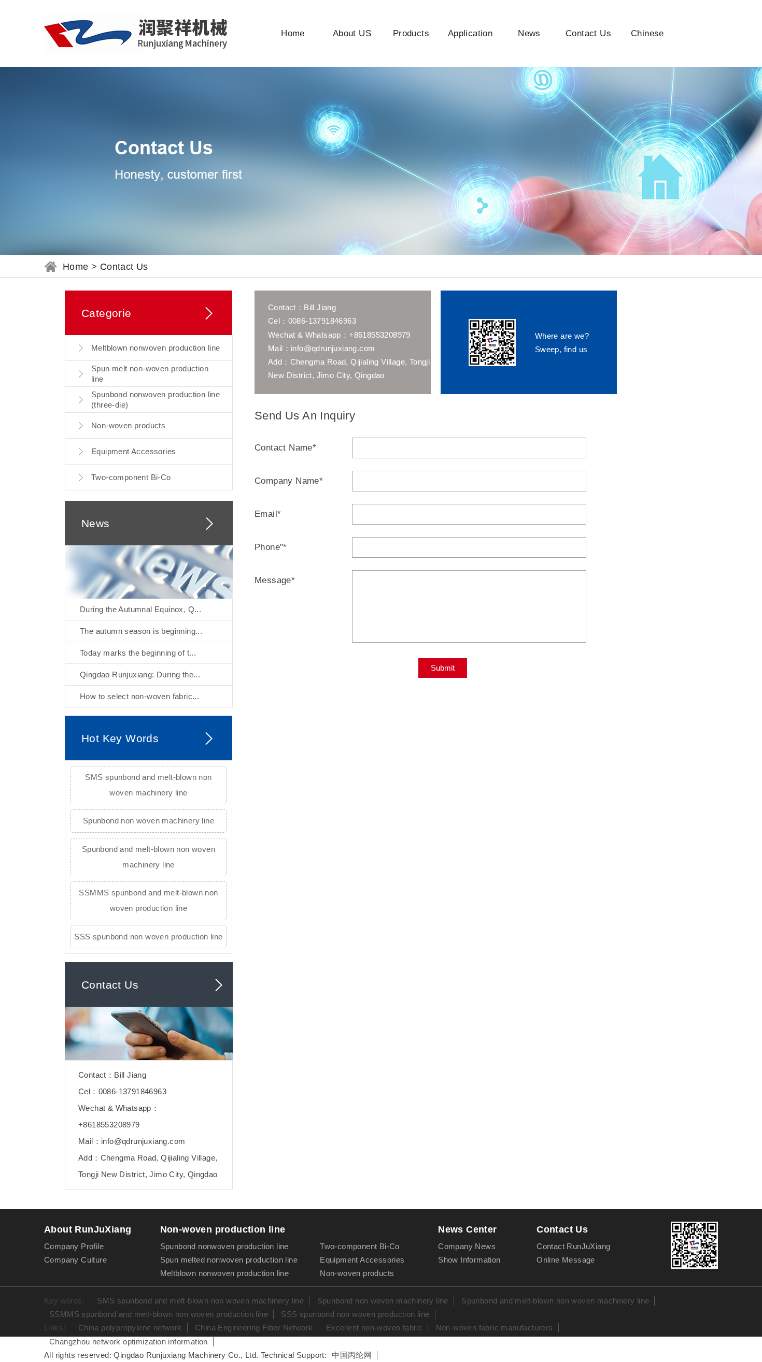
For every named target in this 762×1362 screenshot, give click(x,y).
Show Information (469, 1259)
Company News (467, 1246)
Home (293, 33)
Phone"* (271, 547)
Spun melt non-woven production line (149, 373)
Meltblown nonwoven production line (155, 347)
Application (470, 33)
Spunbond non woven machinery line (148, 820)
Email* (268, 514)
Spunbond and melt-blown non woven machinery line (148, 857)
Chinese (647, 33)
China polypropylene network (130, 1327)
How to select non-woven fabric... (139, 696)
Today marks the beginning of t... (138, 652)
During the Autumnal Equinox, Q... (140, 609)
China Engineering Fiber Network (254, 1327)
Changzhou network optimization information (128, 1341)
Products (411, 33)
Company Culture (75, 1259)
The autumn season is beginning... (141, 631)
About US (352, 33)
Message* (275, 580)
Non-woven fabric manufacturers (494, 1327)
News (529, 33)
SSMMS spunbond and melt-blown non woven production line (148, 900)
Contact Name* (285, 448)
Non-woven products (128, 425)
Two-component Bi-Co (131, 477)
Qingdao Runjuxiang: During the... (140, 674)
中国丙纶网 (352, 1355)
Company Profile (74, 1246)
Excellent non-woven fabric (374, 1327)
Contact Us (588, 33)
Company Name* (289, 481)
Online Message (566, 1259)
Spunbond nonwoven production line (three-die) (155, 399)
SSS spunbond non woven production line (148, 936)
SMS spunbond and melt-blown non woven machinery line (148, 785)
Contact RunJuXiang (573, 1246)
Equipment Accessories (133, 451)
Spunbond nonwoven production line (224, 1246)
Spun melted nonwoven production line (229, 1259)
